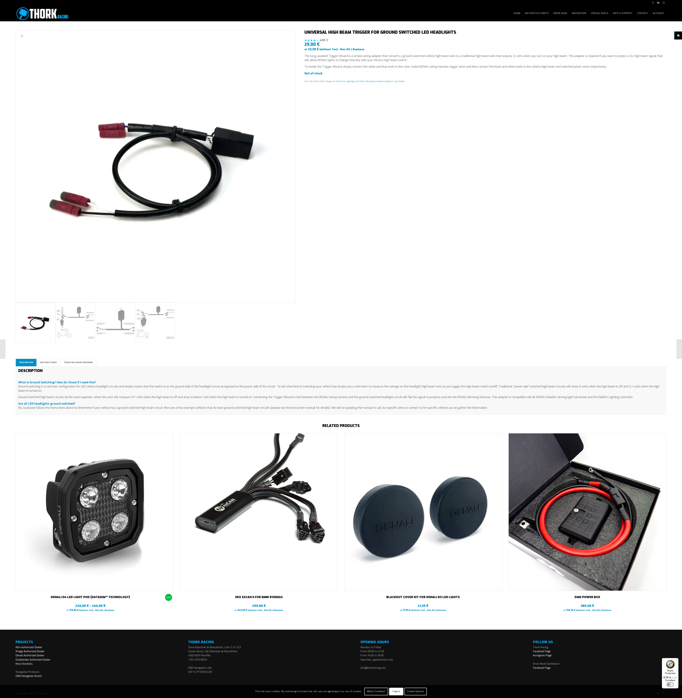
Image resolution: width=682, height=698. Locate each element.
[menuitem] (517, 13)
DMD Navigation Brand (29, 676)
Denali (401, 81)
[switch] (670, 684)
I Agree (396, 691)
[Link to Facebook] (653, 2)
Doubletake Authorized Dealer (33, 659)
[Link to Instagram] (663, 2)
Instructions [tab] (48, 362)
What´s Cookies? (376, 691)
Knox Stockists (24, 664)
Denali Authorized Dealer (30, 655)
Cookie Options (415, 691)
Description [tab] (26, 362)
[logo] (42, 13)
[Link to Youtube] (658, 2)
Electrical (340, 81)
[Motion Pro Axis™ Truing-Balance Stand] (3, 349)
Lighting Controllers (355, 81)
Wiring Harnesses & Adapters (379, 81)
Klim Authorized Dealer (29, 647)
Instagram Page (542, 655)
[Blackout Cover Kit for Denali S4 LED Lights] (679, 349)
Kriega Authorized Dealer (30, 651)
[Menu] (676, 660)
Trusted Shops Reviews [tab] (78, 362)
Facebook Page (542, 651)
